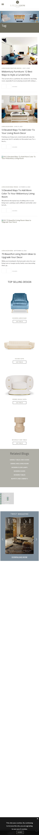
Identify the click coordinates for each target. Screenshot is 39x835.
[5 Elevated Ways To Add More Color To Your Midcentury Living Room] (19, 169)
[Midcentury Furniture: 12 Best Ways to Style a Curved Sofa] (19, 50)
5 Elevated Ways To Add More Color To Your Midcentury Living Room (18, 193)
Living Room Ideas (7, 126)
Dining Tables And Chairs (19, 460)
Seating (19, 68)
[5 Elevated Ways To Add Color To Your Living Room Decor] (19, 109)
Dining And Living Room (20, 464)
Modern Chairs (19, 471)
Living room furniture (9, 68)
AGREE (20, 832)
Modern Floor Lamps (19, 467)
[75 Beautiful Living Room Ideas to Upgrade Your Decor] (19, 233)
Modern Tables (19, 475)
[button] (36, 539)
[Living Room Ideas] (20, 4)
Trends (15, 187)
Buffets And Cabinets (19, 479)
